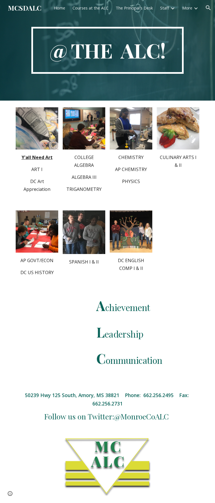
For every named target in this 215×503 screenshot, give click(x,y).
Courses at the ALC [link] (90, 8)
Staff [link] (164, 8)
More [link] (187, 8)
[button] (208, 8)
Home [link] (59, 8)
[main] (107, 50)
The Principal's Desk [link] (134, 8)
